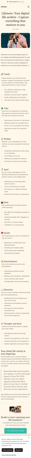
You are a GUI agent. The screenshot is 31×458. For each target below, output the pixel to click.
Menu (28, 6)
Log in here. (21, 1)
